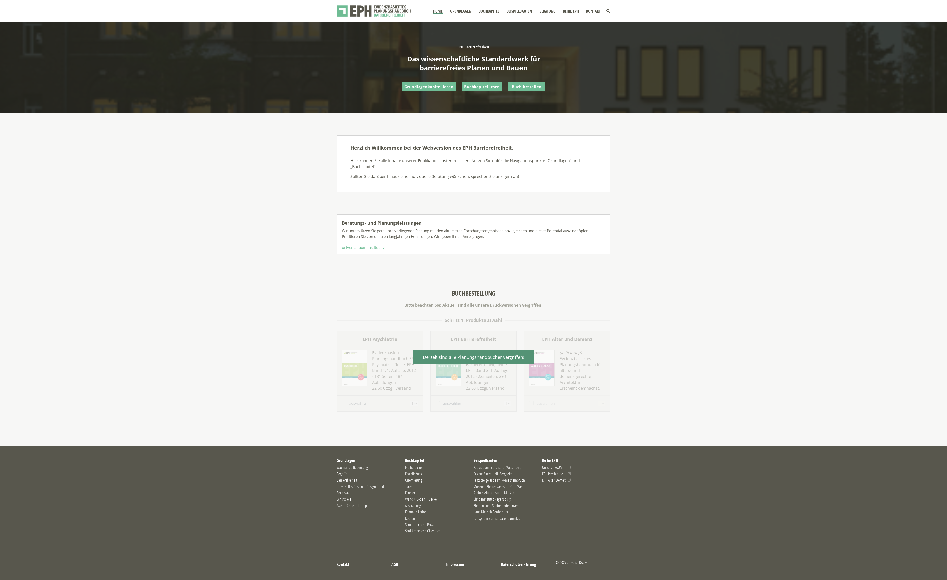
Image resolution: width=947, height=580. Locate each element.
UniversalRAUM (552, 467)
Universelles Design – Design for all (361, 486)
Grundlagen (460, 11)
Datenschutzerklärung (518, 564)
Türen (409, 486)
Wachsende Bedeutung (352, 467)
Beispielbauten (519, 11)
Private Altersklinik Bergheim (493, 473)
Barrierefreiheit (347, 480)
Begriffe (342, 473)
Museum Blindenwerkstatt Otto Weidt (500, 486)
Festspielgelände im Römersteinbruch (499, 480)
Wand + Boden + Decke (421, 499)
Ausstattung (413, 505)
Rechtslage (344, 492)
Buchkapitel (489, 11)
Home (438, 11)
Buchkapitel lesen (482, 86)
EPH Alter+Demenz (554, 480)
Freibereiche (413, 467)
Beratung (547, 11)
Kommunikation (416, 512)
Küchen (410, 518)
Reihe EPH (571, 11)
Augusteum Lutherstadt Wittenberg (498, 467)
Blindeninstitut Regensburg (492, 499)
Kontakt (593, 11)
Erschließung (413, 473)
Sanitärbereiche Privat (420, 524)
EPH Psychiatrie (552, 473)
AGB (394, 564)
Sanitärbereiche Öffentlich (423, 530)
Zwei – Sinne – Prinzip (352, 505)
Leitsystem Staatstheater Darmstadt (498, 518)
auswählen (358, 403)
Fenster (410, 492)
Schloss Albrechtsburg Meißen (494, 492)
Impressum (455, 564)
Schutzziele (344, 499)
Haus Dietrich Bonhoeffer (491, 512)
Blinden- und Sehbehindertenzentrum (499, 505)
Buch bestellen (527, 86)
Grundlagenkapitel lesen (429, 86)
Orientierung (413, 480)
